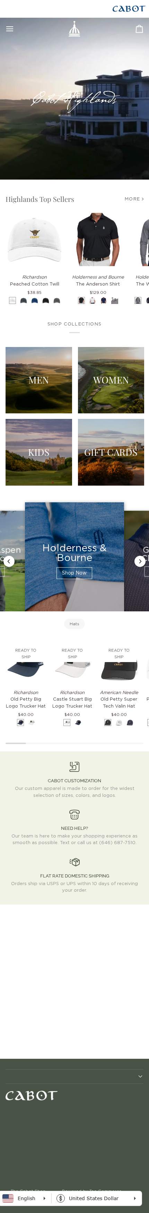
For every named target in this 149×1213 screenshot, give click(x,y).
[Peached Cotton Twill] (34, 240)
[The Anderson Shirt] (98, 240)
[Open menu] (16, 29)
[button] (74, 1076)
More (132, 199)
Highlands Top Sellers (40, 199)
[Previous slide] (9, 561)
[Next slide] (140, 561)
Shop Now (74, 573)
